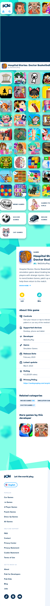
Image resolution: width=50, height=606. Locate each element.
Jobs (6, 589)
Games (36, 252)
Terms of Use (9, 558)
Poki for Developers (12, 574)
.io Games (8, 502)
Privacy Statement (11, 548)
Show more (24, 285)
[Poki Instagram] (13, 596)
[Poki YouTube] (19, 596)
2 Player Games (10, 507)
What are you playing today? (9, 11)
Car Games (8, 497)
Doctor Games (27, 405)
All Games (8, 522)
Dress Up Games (11, 517)
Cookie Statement (11, 553)
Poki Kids (8, 579)
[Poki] (6, 6)
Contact (7, 538)
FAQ (6, 533)
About (6, 569)
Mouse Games (27, 401)
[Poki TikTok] (6, 596)
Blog (6, 584)
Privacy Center (10, 543)
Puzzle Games (10, 512)
